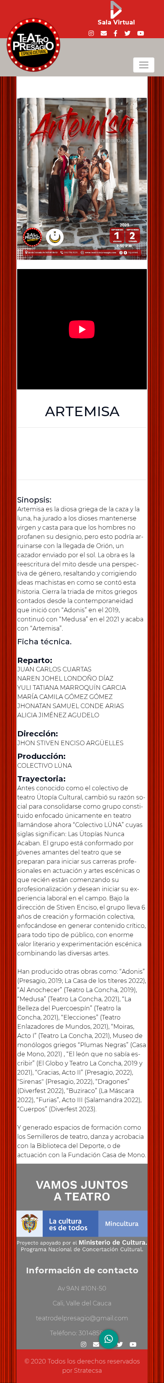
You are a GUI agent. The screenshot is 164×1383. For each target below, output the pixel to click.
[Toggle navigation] (143, 65)
